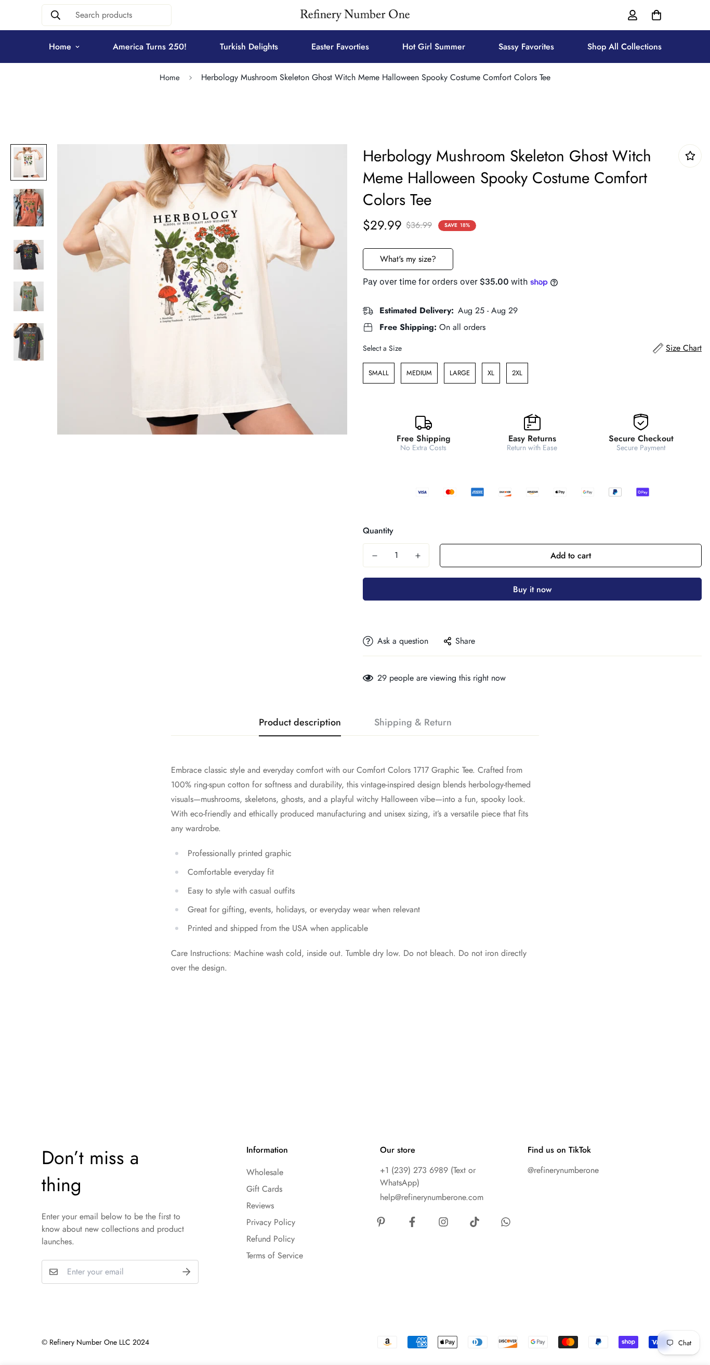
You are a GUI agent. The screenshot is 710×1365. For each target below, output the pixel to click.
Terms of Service (274, 1255)
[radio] (379, 373)
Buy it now (532, 589)
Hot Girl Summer (433, 47)
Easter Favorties (340, 47)
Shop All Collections (624, 47)
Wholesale (264, 1172)
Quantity (378, 531)
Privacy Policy (270, 1222)
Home (60, 47)
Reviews (260, 1205)
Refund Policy (270, 1239)
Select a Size (382, 348)
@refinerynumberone (563, 1170)
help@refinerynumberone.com (431, 1197)
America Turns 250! (150, 47)
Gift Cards (264, 1189)
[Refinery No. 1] (354, 15)
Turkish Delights (249, 47)
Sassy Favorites (526, 47)
